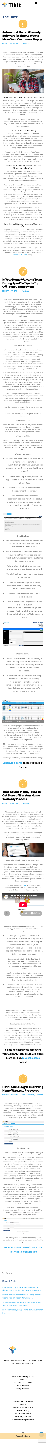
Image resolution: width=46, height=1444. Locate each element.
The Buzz (25, 43)
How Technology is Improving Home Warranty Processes (22, 1088)
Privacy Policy (23, 1410)
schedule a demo (20, 255)
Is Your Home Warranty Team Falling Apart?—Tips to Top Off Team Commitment (22, 283)
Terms (23, 1404)
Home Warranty (28, 1095)
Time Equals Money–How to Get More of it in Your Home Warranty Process (21, 795)
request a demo (31, 1057)
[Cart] (36, 3)
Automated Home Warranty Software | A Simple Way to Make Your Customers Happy (22, 35)
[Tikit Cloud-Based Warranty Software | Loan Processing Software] (11, 6)
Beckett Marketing (10, 44)
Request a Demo (23, 1436)
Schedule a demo (12, 762)
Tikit (24, 885)
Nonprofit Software (23, 1413)
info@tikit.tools (23, 1388)
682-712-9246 (23, 1385)
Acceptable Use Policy (23, 1407)
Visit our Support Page (23, 1401)
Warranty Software (23, 1416)
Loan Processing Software (23, 1419)
